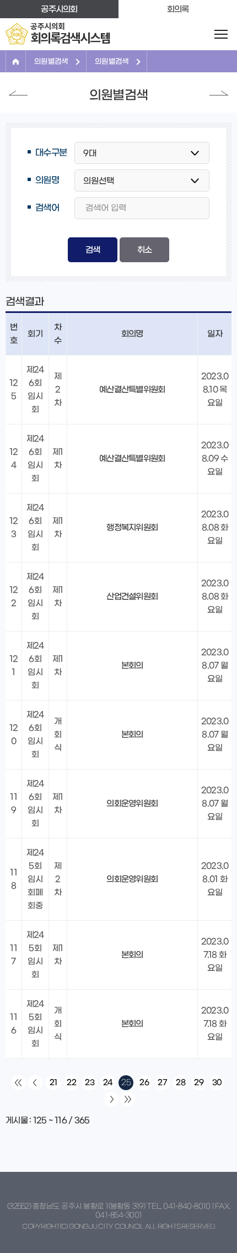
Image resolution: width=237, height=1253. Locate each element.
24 (108, 1082)
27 (162, 1082)
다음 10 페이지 (111, 1099)
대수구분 (51, 152)
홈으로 (16, 61)
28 (180, 1082)
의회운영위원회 (132, 803)
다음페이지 (219, 93)
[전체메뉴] (221, 34)
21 (53, 1082)
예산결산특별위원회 (132, 389)
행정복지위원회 (132, 527)
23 (89, 1082)
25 (126, 1082)
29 (198, 1082)
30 (217, 1082)
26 (144, 1082)
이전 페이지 (18, 93)
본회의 (132, 665)
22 (71, 1082)
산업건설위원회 (132, 596)
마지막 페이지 (127, 1099)
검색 (92, 250)
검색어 (47, 207)
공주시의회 (59, 9)
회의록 (178, 9)
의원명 (47, 180)
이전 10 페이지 (35, 1082)
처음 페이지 (18, 1082)
